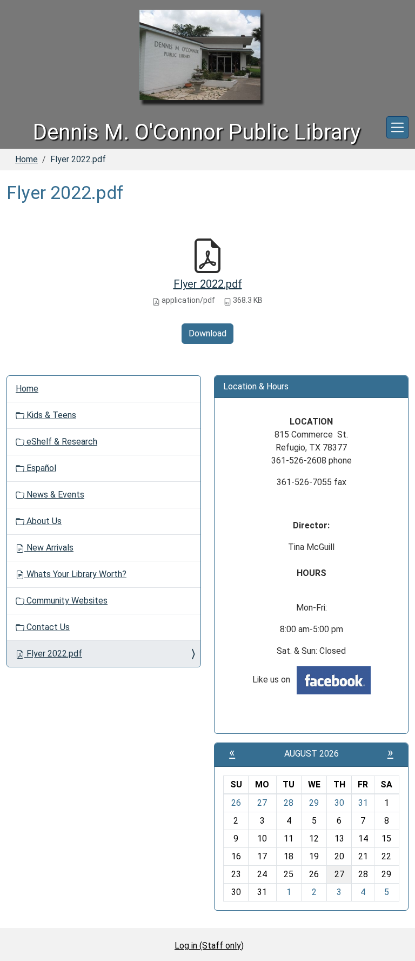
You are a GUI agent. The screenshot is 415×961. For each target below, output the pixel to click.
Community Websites (66, 600)
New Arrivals (48, 547)
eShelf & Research (60, 441)
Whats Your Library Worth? (75, 574)
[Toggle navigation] (397, 127)
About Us (43, 521)
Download (207, 333)
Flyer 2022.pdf (207, 283)
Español (40, 468)
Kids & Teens (50, 415)
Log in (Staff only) (209, 945)
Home (26, 159)
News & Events (54, 494)
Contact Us (47, 627)
